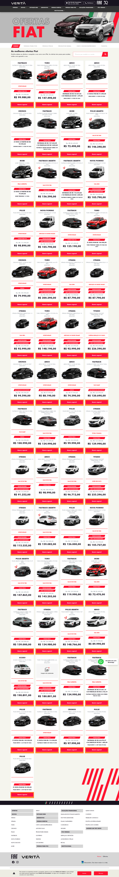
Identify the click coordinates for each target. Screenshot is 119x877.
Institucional (59, 10)
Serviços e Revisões (67, 835)
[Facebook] (13, 862)
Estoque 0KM (34, 7)
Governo (39, 835)
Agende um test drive (93, 828)
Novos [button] (23, 7)
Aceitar (84, 873)
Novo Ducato (15, 842)
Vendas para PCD (70, 7)
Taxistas (38, 839)
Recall (63, 842)
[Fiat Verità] (18, 3)
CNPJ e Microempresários (44, 825)
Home (99, 856)
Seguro (63, 828)
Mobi (12, 846)
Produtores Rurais (42, 832)
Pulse (13, 832)
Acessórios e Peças (67, 839)
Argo (37, 810)
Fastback (14, 835)
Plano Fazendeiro (66, 821)
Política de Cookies (92, 825)
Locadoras (39, 842)
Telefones (90, 3)
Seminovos (44, 7)
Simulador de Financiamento (70, 814)
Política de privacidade (93, 821)
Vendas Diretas (56, 7)
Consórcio (64, 825)
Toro (13, 825)
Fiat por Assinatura (67, 817)
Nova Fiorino (15, 839)
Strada (13, 821)
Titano (13, 817)
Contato (88, 814)
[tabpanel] (30, 46)
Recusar (101, 873)
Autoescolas (40, 828)
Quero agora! (22, 104)
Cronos (13, 828)
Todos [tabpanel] (16, 46)
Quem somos (90, 810)
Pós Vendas (101, 7)
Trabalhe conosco (92, 817)
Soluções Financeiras (86, 7)
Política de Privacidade (45, 873)
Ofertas (15, 7)
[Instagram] (17, 862)
